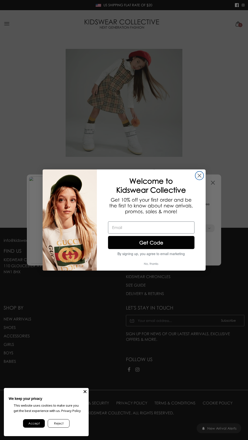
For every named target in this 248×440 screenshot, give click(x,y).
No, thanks (151, 264)
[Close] (85, 391)
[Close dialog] (199, 175)
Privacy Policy (71, 411)
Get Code (151, 242)
